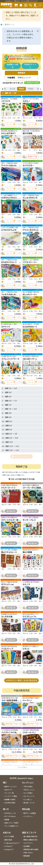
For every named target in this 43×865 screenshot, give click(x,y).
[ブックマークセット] (21, 5)
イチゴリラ (5, 101)
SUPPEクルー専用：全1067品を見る (21, 680)
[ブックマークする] (19, 124)
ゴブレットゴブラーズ (10, 359)
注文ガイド (8, 790)
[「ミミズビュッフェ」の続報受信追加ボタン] (24, 640)
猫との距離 (27, 552)
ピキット (26, 649)
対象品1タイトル (30, 65)
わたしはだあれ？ (8, 133)
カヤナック (5, 327)
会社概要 (27, 846)
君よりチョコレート (9, 552)
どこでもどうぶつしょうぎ (8, 230)
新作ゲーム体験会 (30, 813)
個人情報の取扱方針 (31, 836)
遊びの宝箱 (27, 133)
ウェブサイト (28, 843)
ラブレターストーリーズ (8, 488)
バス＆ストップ (7, 649)
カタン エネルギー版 (9, 520)
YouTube (7, 846)
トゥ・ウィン (27, 700)
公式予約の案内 (9, 803)
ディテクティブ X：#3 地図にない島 (12, 732)
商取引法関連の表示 (31, 840)
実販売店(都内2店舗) (31, 849)
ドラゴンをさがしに (31, 230)
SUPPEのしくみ (10, 813)
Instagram (8, 849)
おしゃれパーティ (30, 294)
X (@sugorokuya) (10, 843)
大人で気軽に (28, 793)
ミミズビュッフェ (29, 617)
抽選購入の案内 (12, 65)
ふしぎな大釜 (6, 617)
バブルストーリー (30, 262)
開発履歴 (27, 856)
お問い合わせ (28, 853)
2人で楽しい (28, 799)
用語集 (6, 820)
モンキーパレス (29, 520)
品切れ (30, 157)
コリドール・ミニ (29, 732)
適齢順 (21, 89)
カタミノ (26, 101)
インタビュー (28, 816)
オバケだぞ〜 (28, 166)
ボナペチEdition (10, 816)
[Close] (38, 31)
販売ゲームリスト (10, 787)
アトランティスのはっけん (9, 166)
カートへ (10, 124)
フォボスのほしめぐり (10, 294)
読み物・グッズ (29, 803)
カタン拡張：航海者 (9, 700)
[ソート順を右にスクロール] (41, 88)
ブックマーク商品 (10, 796)
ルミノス (26, 584)
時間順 (30, 89)
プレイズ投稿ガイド (11, 826)
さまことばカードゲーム (30, 359)
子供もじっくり (29, 790)
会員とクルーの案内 (11, 823)
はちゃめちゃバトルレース (8, 262)
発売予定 (9, 724)
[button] (32, 82)
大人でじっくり (29, 796)
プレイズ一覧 (9, 793)
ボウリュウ (5, 584)
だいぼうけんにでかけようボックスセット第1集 (15, 198)
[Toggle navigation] (40, 5)
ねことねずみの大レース (30, 327)
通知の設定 (8, 840)
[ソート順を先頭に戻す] (2, 88)
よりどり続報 (9, 836)
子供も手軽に (28, 787)
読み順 (12, 89)
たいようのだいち (30, 198)
